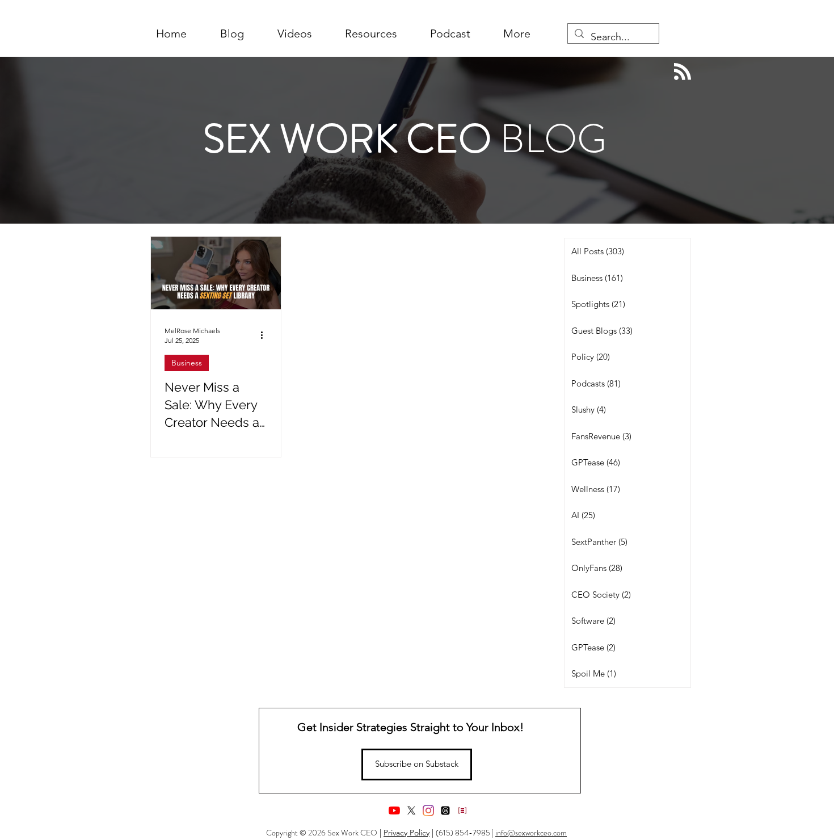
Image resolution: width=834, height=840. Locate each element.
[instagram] (428, 810)
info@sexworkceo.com (531, 832)
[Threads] (445, 810)
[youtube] (394, 810)
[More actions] (265, 335)
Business (186, 363)
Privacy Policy (406, 833)
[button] (517, 34)
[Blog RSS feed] (682, 72)
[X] (411, 810)
